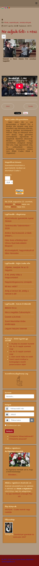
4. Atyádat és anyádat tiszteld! (21, 344)
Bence (13, 207)
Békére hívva (10, 308)
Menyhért (9, 204)
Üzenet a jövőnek (13, 317)
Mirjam (18, 204)
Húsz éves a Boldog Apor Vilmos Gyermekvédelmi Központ (16, 243)
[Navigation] (36, 3)
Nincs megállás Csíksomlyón (17, 312)
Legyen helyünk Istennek (16, 328)
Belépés (9, 431)
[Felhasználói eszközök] (4, 37)
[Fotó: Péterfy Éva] (19, 527)
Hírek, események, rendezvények (17, 22)
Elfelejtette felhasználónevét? (21, 436)
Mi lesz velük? (11, 286)
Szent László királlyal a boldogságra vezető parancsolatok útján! (18, 362)
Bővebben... (13, 475)
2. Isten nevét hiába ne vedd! (21, 357)
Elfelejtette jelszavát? (18, 439)
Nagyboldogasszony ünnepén (18, 282)
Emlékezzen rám (14, 425)
